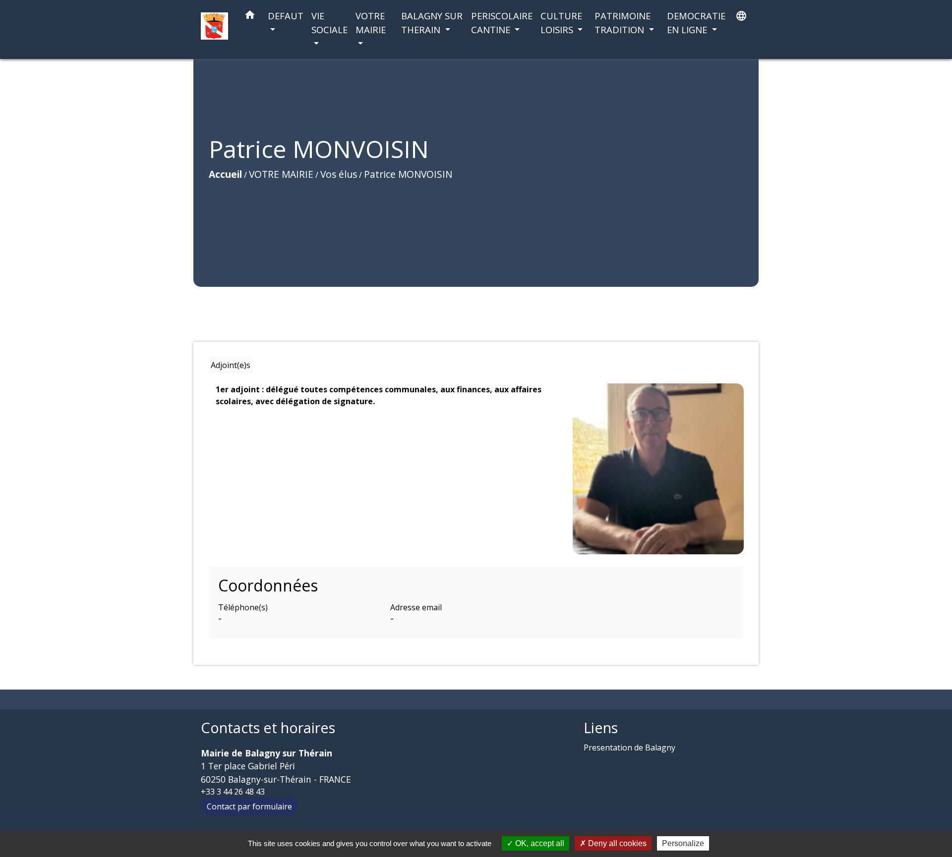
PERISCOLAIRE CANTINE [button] (502, 22)
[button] (250, 16)
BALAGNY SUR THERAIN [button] (432, 22)
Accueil (225, 174)
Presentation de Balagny (629, 747)
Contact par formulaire (249, 806)
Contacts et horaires (268, 728)
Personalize (683, 843)
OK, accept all (538, 843)
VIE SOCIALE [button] (329, 22)
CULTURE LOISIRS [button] (561, 22)
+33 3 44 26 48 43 (233, 791)
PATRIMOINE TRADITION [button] (623, 22)
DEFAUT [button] (285, 15)
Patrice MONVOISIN (408, 174)
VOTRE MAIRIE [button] (371, 22)
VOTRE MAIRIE (281, 174)
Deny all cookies (616, 843)
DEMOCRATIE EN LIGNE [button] (696, 22)
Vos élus (338, 174)
